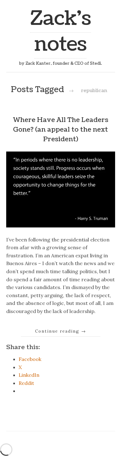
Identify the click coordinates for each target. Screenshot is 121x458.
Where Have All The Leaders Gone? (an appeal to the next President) (60, 129)
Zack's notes (60, 31)
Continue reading (60, 331)
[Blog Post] (60, 225)
